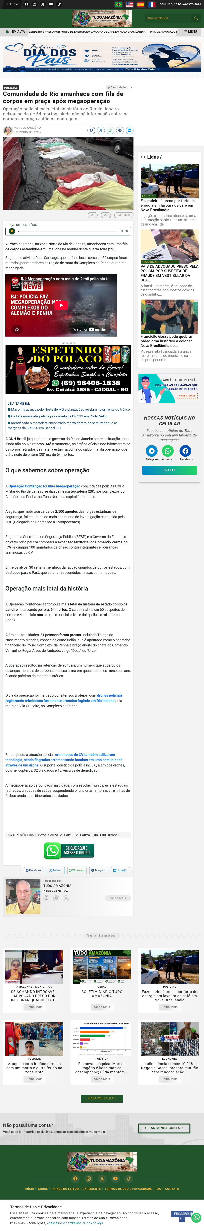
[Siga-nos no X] (102, 1178)
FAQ (158, 1189)
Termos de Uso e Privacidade (128, 1189)
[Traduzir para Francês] (152, 4)
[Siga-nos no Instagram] (88, 1178)
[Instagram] (46, 898)
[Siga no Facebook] (26, 4)
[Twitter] (66, 898)
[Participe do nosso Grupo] (68, 852)
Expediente (92, 1189)
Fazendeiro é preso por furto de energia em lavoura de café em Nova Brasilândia (71, 31)
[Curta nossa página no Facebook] (75, 1178)
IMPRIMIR (124, 214)
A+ (106, 214)
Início (29, 1189)
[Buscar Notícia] (196, 18)
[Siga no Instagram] (34, 4)
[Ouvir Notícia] (12, 231)
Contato (172, 1189)
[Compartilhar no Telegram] (120, 130)
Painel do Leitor (65, 1189)
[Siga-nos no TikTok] (128, 1178)
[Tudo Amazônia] (102, 18)
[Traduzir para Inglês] (129, 4)
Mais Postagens (102, 1098)
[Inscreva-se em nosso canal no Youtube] (115, 1178)
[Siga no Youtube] (51, 4)
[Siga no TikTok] (59, 4)
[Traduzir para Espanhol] (140, 4)
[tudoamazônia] (102, 57)
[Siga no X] (43, 4)
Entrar (14, 4)
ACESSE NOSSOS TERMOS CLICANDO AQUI (75, 1223)
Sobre (43, 1189)
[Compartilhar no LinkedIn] (129, 130)
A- (92, 214)
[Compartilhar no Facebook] (91, 130)
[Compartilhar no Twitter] (101, 130)
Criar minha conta (162, 1128)
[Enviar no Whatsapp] (110, 130)
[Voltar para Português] (118, 4)
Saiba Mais (118, 898)
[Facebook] (56, 898)
